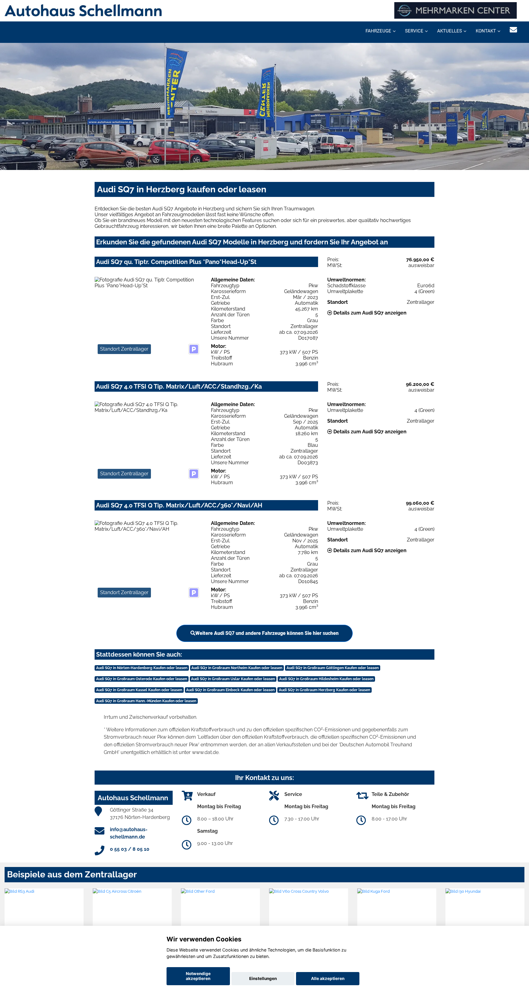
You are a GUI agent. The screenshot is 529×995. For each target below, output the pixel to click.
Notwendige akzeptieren (198, 976)
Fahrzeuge (378, 31)
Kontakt (486, 31)
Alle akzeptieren (327, 978)
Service (414, 31)
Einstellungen (263, 978)
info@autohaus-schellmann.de (129, 833)
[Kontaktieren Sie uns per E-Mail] (513, 29)
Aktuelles (449, 31)
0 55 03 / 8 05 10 (129, 849)
